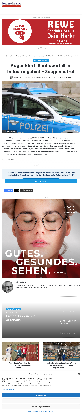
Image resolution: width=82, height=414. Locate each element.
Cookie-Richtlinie (33, 411)
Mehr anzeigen (40, 181)
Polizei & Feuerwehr (29, 56)
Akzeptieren (41, 395)
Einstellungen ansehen (41, 407)
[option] (41, 317)
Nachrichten (18, 56)
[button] (79, 374)
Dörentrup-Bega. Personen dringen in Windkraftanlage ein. (27, 320)
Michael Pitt (17, 77)
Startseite (9, 56)
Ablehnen (41, 401)
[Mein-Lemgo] (12, 4)
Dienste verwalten (8, 389)
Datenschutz (43, 411)
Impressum (51, 411)
